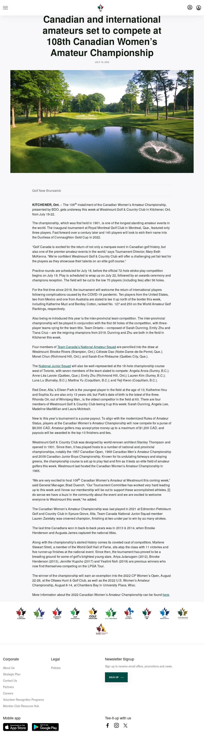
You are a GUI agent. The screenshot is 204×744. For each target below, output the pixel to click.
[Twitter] (125, 725)
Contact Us (10, 680)
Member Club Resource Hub (21, 706)
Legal (55, 658)
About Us (9, 668)
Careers (8, 693)
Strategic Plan (12, 674)
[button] (116, 677)
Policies (56, 668)
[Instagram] (116, 725)
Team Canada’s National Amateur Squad (86, 346)
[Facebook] (107, 725)
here (166, 594)
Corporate (11, 658)
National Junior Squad (55, 366)
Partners (8, 687)
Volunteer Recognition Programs (23, 700)
